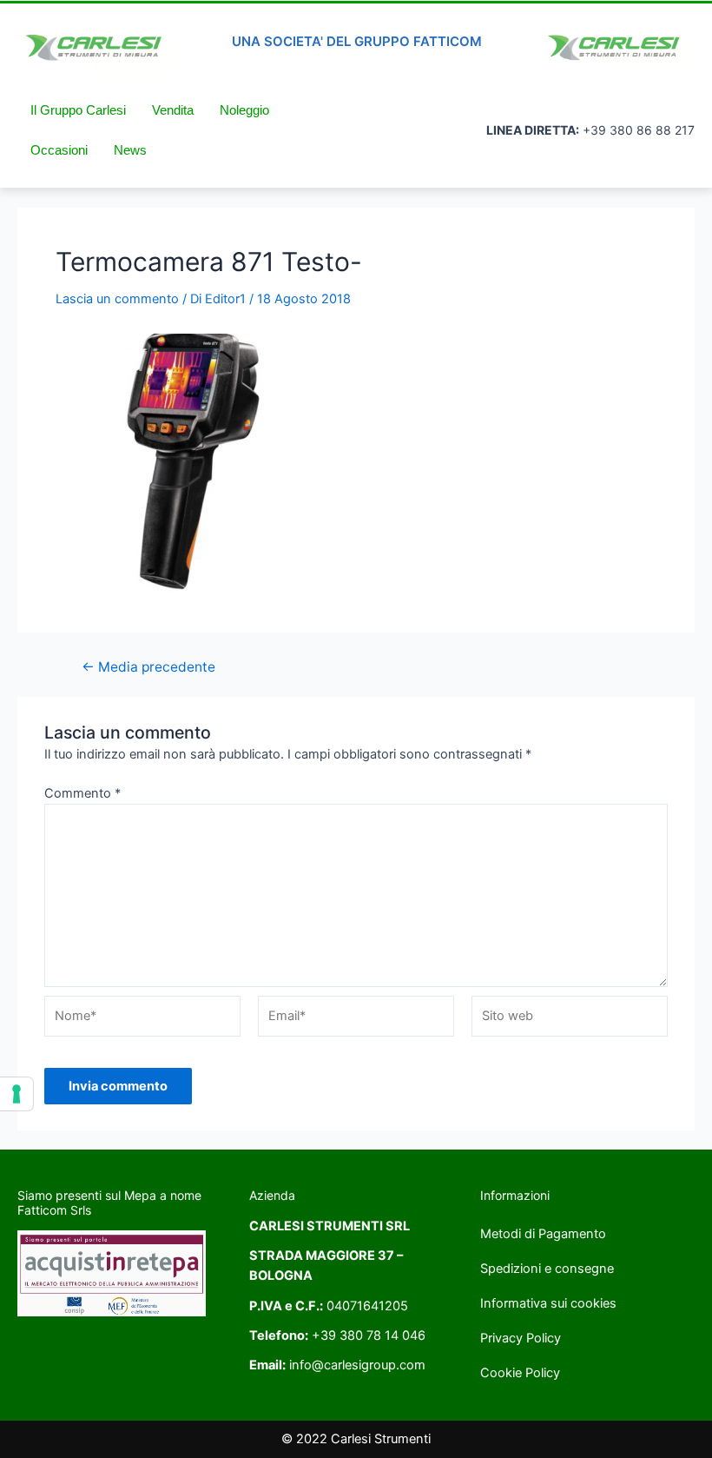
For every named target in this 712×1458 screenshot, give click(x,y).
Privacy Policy (520, 1338)
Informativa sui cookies (548, 1303)
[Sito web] (569, 1020)
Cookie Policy (520, 1373)
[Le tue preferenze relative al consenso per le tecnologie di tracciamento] (16, 1093)
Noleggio (244, 110)
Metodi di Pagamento (543, 1234)
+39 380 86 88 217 (639, 130)
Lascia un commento (117, 299)
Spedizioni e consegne (547, 1268)
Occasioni (59, 150)
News (130, 150)
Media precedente (148, 667)
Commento (82, 793)
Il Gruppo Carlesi (78, 110)
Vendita (173, 110)
